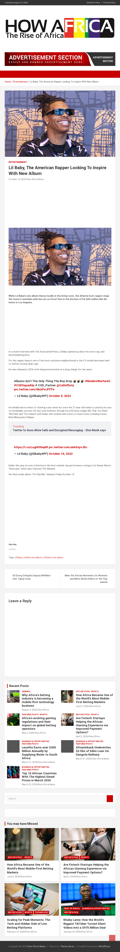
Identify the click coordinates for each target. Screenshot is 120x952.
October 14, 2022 (17, 179)
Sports (95, 691)
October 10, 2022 (61, 454)
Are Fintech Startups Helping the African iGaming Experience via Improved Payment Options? (92, 725)
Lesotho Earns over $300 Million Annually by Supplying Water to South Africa (39, 753)
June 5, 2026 (82, 706)
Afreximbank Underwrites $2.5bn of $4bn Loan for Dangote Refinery (93, 751)
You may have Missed (22, 824)
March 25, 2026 (29, 784)
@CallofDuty (65, 385)
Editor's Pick (83, 691)
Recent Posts (19, 686)
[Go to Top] (112, 938)
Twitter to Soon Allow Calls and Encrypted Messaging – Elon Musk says (59, 430)
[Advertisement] (60, 205)
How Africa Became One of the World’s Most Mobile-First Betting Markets (94, 698)
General (26, 691)
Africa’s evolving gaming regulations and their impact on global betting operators (39, 723)
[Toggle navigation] (8, 74)
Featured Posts (30, 714)
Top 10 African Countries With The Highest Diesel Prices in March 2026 (39, 776)
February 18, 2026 (16, 931)
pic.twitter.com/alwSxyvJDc (68, 447)
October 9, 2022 (60, 396)
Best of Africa (72, 908)
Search (110, 798)
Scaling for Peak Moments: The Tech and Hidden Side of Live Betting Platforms (28, 923)
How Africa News (35, 179)
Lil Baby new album (32, 557)
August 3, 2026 (29, 710)
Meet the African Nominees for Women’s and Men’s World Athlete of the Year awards (86, 578)
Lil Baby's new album (53, 557)
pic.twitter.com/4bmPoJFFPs (34, 389)
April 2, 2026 (82, 736)
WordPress (104, 946)
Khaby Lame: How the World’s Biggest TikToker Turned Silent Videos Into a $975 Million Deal (84, 923)
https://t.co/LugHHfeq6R (31, 447)
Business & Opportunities (35, 741)
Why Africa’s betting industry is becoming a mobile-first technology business (38, 700)
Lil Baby (18, 557)
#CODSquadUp (24, 385)
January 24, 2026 (71, 931)
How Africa (43, 710)
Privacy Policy (109, 2)
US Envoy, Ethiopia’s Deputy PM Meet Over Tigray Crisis (31, 577)
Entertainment (18, 162)
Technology (41, 912)
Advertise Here (93, 2)
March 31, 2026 (29, 762)
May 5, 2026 (28, 733)
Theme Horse (67, 946)
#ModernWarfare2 (97, 381)
